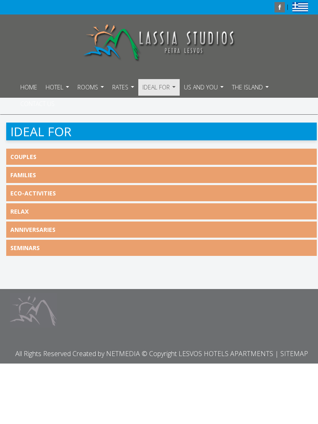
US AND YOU (205, 89)
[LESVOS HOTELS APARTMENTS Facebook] (280, 6)
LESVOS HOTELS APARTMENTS (159, 43)
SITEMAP (294, 353)
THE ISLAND (251, 89)
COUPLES (23, 157)
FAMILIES (23, 175)
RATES (124, 89)
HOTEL (58, 89)
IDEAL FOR (160, 89)
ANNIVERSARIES (32, 230)
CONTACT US (37, 104)
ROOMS (91, 89)
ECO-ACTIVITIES (33, 193)
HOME (28, 87)
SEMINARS (25, 248)
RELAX (19, 211)
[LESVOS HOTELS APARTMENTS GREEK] (300, 6)
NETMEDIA (123, 353)
